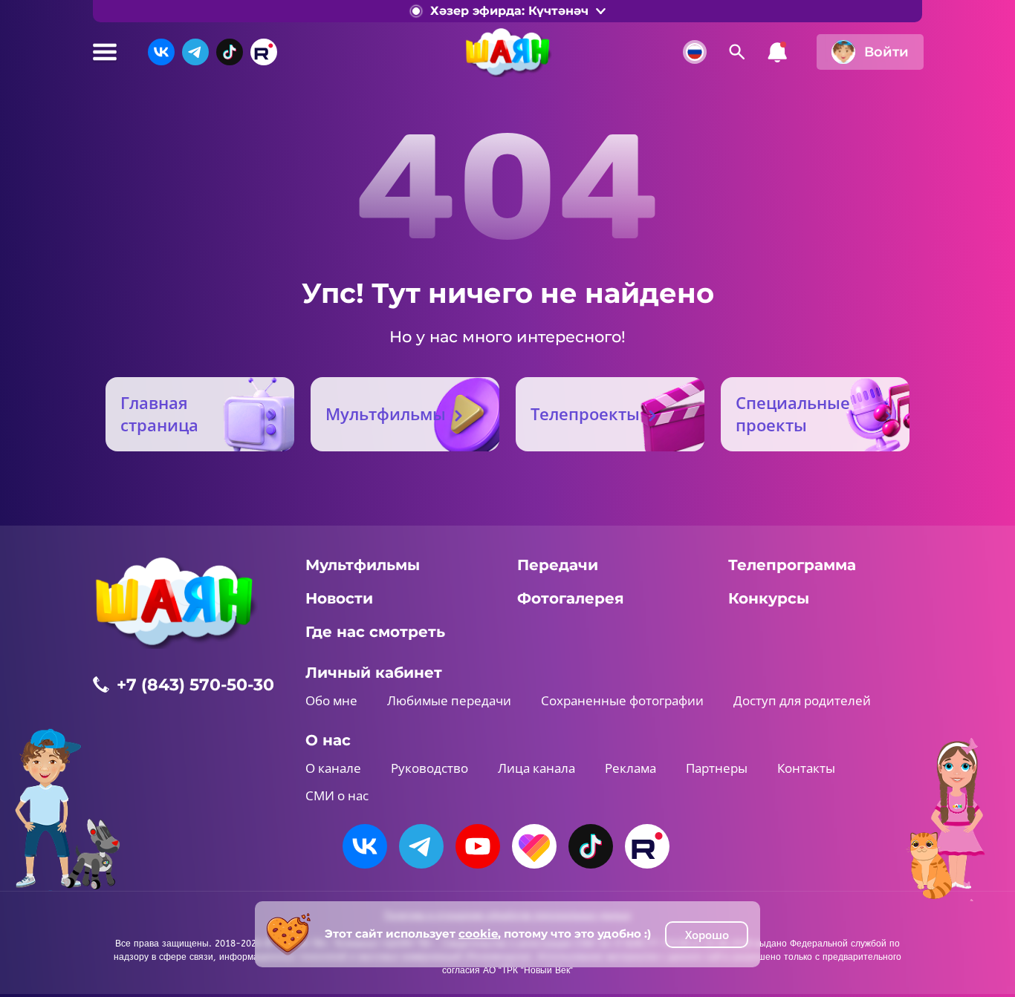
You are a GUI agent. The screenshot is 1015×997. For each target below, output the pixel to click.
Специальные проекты (793, 413)
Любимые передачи (449, 700)
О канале (333, 768)
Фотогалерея (570, 598)
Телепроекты (585, 413)
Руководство (429, 768)
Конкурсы (768, 598)
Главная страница (159, 413)
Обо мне (331, 700)
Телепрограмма (792, 565)
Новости (339, 598)
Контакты (806, 768)
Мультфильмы (385, 413)
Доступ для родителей (802, 700)
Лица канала (536, 768)
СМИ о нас (337, 795)
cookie (478, 933)
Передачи (557, 565)
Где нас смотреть (375, 632)
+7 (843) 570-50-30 (195, 685)
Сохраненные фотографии (622, 700)
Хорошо (707, 934)
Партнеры (717, 768)
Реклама (630, 768)
